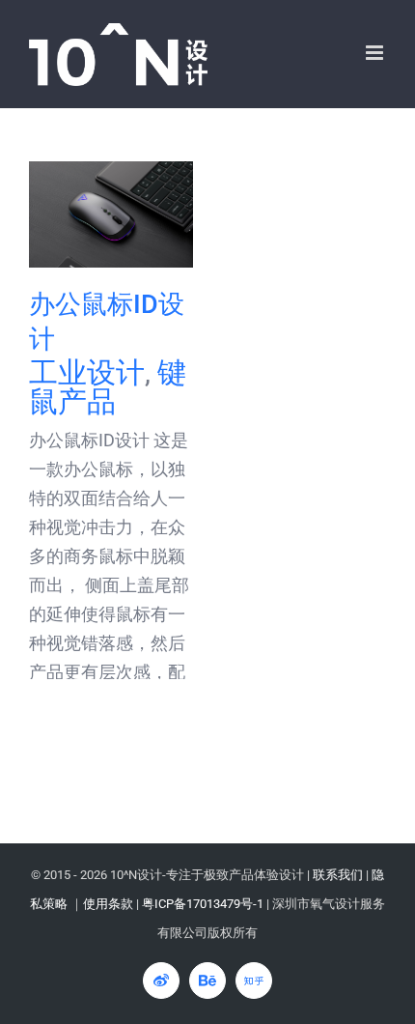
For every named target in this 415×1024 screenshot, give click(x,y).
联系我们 (338, 875)
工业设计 (87, 372)
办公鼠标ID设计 (111, 214)
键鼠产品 (107, 387)
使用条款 (108, 903)
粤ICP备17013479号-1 (202, 903)
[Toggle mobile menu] (376, 53)
